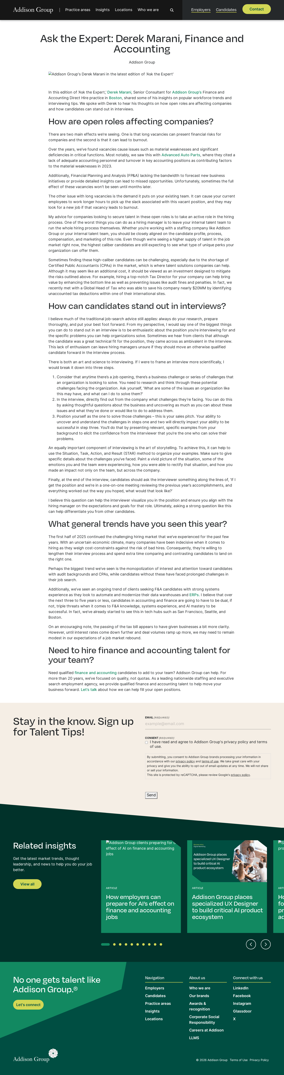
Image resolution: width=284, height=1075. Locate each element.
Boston (115, 98)
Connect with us (248, 977)
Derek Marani (119, 93)
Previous (251, 944)
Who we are (148, 10)
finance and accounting (96, 673)
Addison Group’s (187, 93)
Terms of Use (239, 1060)
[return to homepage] (33, 10)
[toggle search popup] (172, 10)
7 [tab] (144, 945)
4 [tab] (127, 945)
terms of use (210, 761)
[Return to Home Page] (35, 1057)
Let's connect (28, 1005)
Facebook (242, 996)
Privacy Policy (259, 1060)
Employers (201, 9)
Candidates (226, 9)
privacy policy (236, 742)
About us (197, 977)
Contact (256, 9)
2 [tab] (115, 945)
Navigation (154, 977)
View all (27, 884)
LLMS (194, 1038)
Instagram (242, 1004)
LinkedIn (240, 988)
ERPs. (194, 595)
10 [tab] (162, 945)
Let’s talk (89, 690)
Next (266, 944)
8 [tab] (150, 945)
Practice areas (77, 10)
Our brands (199, 996)
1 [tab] (103, 945)
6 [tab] (138, 945)
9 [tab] (156, 945)
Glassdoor (242, 1012)
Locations (123, 10)
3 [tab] (121, 945)
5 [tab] (133, 945)
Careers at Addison (206, 1031)
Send (151, 795)
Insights (103, 10)
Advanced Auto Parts (181, 155)
